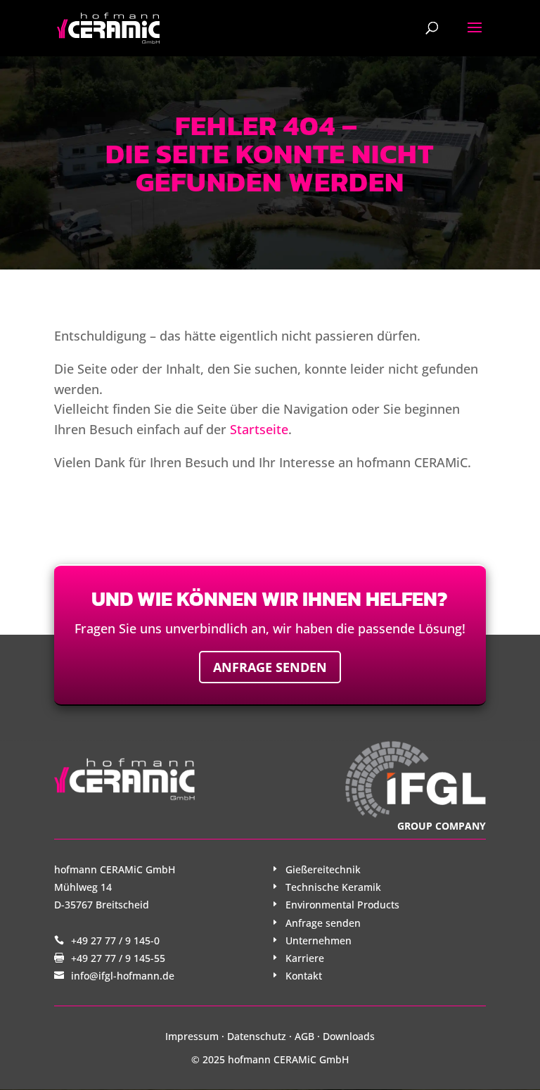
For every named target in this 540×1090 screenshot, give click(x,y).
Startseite (259, 429)
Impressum (192, 1036)
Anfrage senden (270, 667)
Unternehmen (318, 940)
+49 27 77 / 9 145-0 (115, 940)
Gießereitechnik (323, 869)
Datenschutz (256, 1036)
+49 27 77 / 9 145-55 (118, 958)
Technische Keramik (333, 887)
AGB (304, 1036)
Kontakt (303, 975)
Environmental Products (342, 904)
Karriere (304, 958)
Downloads (349, 1036)
